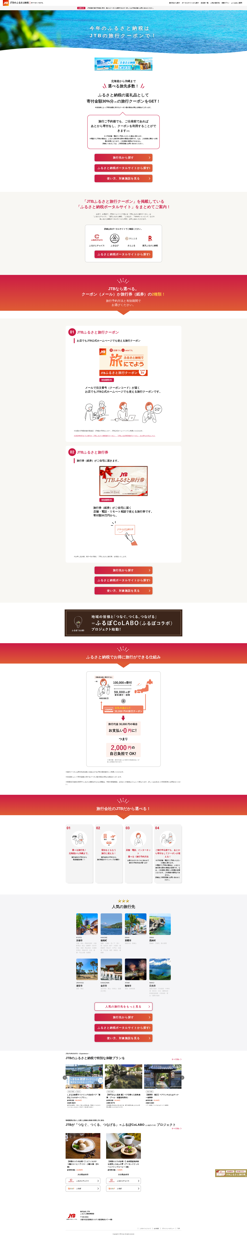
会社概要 (156, 1228)
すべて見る (175, 1059)
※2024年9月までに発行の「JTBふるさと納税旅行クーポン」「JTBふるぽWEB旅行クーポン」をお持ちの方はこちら (114, 436)
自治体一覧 (205, 3)
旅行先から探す (174, 3)
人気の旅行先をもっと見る (123, 1006)
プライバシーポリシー (168, 1228)
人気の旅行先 (215, 3)
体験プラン (225, 3)
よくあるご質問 (236, 3)
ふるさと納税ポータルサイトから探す (123, 167)
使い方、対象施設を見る (123, 178)
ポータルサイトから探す (190, 3)
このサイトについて (145, 1228)
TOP (178, 1228)
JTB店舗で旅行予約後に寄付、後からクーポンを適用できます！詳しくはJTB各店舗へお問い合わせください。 (120, 8)
